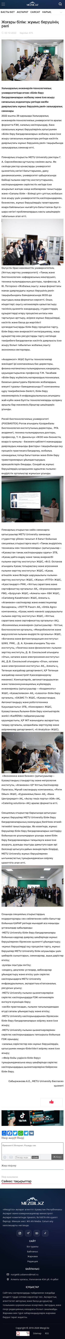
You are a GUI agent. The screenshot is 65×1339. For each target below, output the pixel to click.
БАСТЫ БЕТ (8, 11)
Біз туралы (32, 1246)
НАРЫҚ (46, 11)
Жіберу (57, 1156)
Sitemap (37, 1333)
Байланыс (32, 1251)
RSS (47, 1333)
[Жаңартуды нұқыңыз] (35, 1157)
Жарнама (33, 1256)
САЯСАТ (35, 11)
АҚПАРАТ (22, 11)
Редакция (32, 1261)
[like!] (51, 1102)
